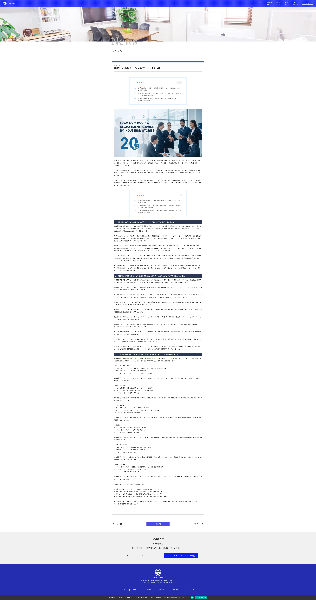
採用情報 (295, 3)
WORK (149, 590)
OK (192, 597)
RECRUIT (162, 590)
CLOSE (179, 82)
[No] (314, 597)
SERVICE (136, 590)
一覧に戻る (158, 524)
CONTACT (307, 3)
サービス (278, 3)
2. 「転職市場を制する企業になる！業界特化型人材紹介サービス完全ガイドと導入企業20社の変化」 (159, 94)
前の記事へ (120, 524)
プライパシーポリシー (200, 597)
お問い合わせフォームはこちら (181, 555)
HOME (124, 590)
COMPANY (176, 590)
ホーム (260, 3)
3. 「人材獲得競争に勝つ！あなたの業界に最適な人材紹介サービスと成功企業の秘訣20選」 (159, 99)
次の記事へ (196, 524)
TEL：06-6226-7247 (150, 583)
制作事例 (287, 3)
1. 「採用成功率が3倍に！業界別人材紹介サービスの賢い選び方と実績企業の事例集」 (159, 89)
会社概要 (269, 3)
